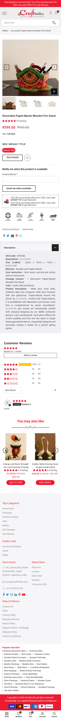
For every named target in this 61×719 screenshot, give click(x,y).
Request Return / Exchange (15, 627)
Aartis (5, 550)
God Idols (8, 684)
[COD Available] (30, 217)
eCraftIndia (25, 259)
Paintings (7, 512)
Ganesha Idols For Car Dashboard (29, 684)
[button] (9, 121)
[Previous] (6, 67)
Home (5, 31)
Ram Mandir (8, 534)
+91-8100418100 (14, 588)
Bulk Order (37, 576)
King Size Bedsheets (34, 677)
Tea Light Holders (11, 690)
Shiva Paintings (10, 680)
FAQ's (5, 611)
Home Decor (8, 508)
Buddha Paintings (11, 664)
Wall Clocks (26, 654)
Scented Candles (11, 654)
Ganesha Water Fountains (15, 657)
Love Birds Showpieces (39, 667)
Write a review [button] (30, 355)
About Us (36, 567)
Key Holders (42, 664)
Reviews (36, 580)
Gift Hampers (8, 529)
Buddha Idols (28, 664)
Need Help (28, 229)
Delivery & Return (11, 229)
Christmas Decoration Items (14, 651)
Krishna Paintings (11, 674)
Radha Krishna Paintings (30, 671)
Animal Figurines (28, 687)
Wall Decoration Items (13, 677)
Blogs (5, 555)
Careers (35, 571)
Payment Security (10, 619)
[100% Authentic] (8, 217)
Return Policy (8, 623)
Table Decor (22, 667)
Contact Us (7, 606)
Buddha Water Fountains (30, 661)
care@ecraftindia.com (17, 582)
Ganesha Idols (10, 661)
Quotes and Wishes (11, 546)
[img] (19, 401)
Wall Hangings (10, 671)
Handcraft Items (27, 680)
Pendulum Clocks (42, 654)
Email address (9, 174)
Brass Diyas (9, 667)
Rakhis (5, 525)
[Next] (54, 67)
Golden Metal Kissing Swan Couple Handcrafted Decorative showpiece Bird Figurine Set (41, 466)
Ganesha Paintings (37, 657)
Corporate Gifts (39, 584)
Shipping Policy (9, 632)
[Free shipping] (19, 217)
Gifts (4, 521)
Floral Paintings (11, 687)
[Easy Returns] (42, 217)
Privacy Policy (9, 615)
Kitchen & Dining (10, 517)
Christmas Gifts (35, 651)
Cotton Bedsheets (30, 674)
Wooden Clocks (44, 680)
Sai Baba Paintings (46, 687)
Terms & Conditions (11, 636)
